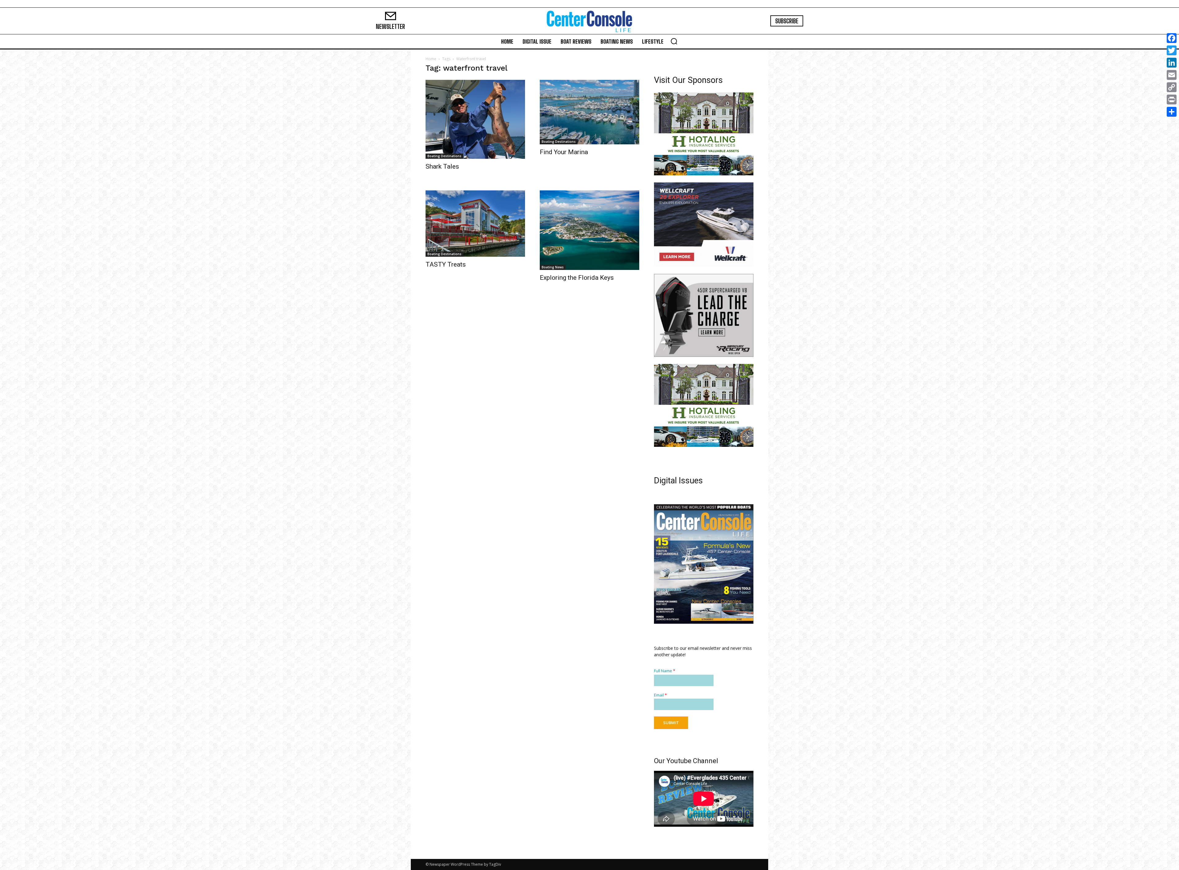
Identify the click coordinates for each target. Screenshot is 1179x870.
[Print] (1171, 99)
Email (660, 694)
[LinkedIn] (1171, 63)
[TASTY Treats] (475, 223)
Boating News (553, 267)
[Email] (1171, 75)
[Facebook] (1171, 38)
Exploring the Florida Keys (577, 277)
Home (431, 58)
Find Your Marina (564, 152)
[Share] (1171, 112)
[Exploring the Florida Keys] (589, 230)
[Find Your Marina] (589, 112)
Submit (671, 722)
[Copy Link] (1171, 87)
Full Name (664, 670)
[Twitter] (1171, 50)
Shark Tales (442, 166)
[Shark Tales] (475, 119)
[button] (674, 41)
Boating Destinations (444, 156)
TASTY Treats (446, 264)
